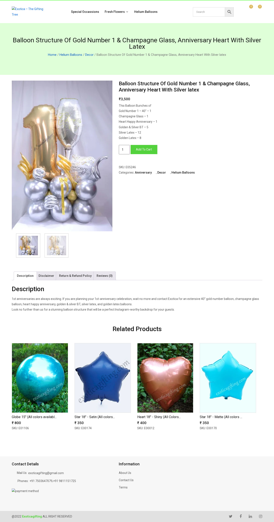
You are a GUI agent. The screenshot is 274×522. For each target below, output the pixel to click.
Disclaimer (46, 275)
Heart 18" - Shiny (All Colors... (159, 417)
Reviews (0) (105, 275)
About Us (125, 472)
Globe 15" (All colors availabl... (34, 417)
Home (52, 55)
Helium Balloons (146, 11)
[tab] (25, 275)
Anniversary (143, 172)
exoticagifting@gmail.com (46, 473)
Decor (89, 55)
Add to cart (144, 149)
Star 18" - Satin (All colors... (94, 417)
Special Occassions (85, 11)
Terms (123, 487)
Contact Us (126, 480)
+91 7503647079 (41, 480)
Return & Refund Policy (75, 275)
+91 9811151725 (64, 480)
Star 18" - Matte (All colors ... (221, 417)
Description (25, 275)
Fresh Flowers (115, 11)
